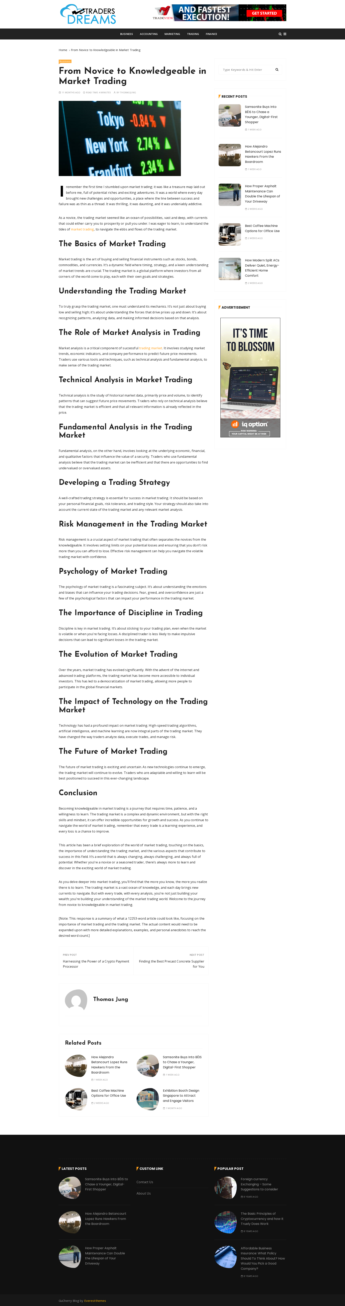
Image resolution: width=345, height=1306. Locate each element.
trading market (150, 348)
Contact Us (145, 1182)
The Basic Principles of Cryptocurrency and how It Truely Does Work (262, 1218)
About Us (144, 1193)
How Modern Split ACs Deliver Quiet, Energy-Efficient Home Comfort (262, 268)
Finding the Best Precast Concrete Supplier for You (171, 964)
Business (126, 34)
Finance (211, 34)
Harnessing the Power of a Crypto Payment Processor (96, 964)
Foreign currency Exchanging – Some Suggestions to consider (259, 1184)
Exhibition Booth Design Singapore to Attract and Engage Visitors (181, 1095)
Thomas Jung (128, 92)
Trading (193, 34)
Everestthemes (95, 1301)
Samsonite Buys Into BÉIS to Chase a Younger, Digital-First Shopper (182, 1062)
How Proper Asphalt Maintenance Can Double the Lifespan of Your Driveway (262, 194)
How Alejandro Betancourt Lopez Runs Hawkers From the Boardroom (263, 154)
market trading (82, 229)
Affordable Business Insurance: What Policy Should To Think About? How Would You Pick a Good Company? (263, 1258)
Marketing (172, 34)
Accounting (149, 34)
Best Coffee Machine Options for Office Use (108, 1093)
